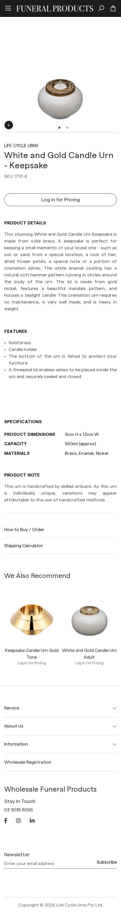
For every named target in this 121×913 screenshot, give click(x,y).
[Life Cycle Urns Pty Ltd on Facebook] (5, 821)
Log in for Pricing (60, 199)
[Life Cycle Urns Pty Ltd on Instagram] (18, 821)
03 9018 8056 (18, 810)
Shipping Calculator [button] (23, 545)
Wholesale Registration (27, 762)
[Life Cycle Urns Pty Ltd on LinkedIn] (32, 821)
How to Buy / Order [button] (24, 529)
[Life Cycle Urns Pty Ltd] (54, 7)
